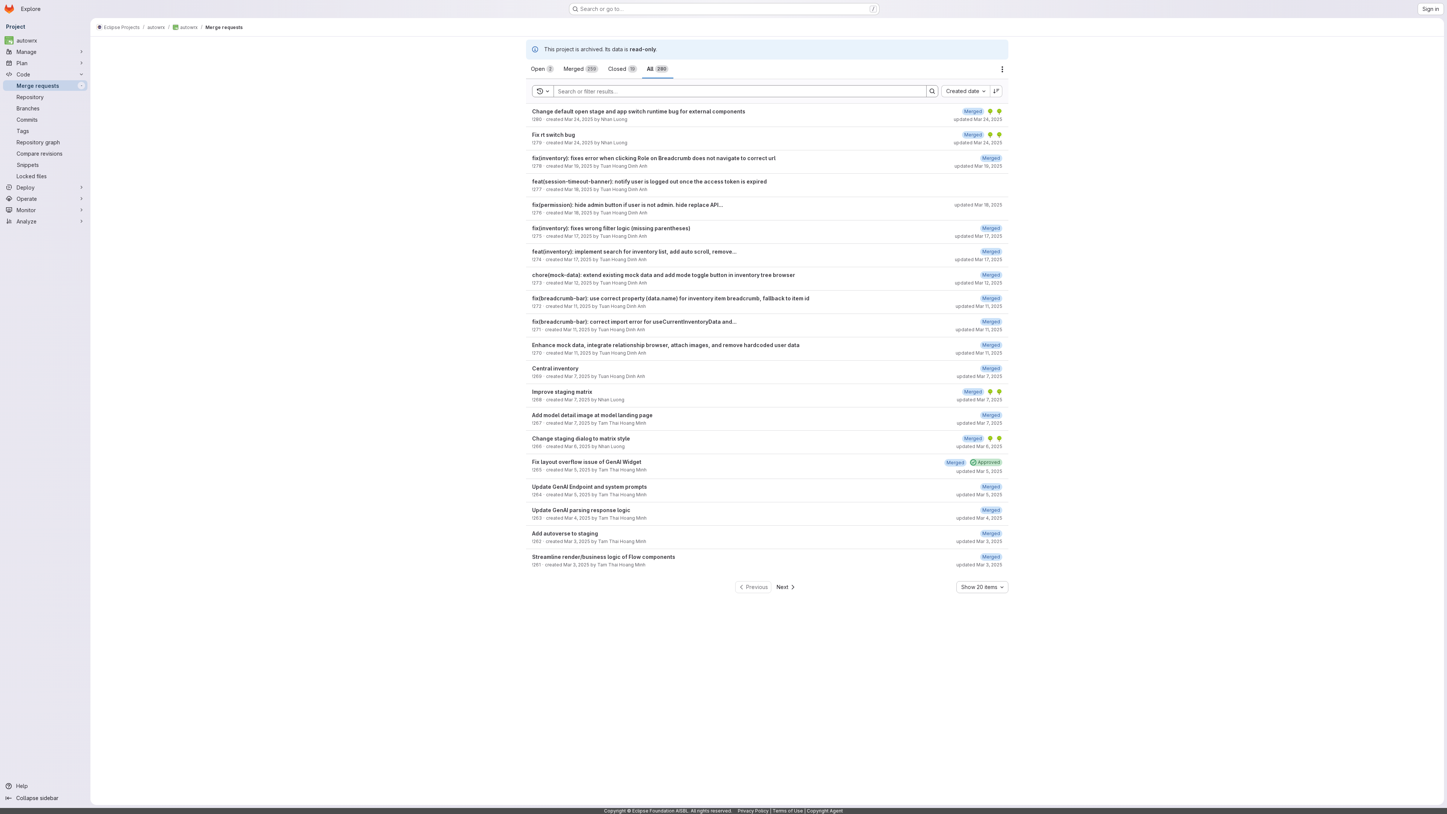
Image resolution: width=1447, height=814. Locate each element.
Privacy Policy (753, 811)
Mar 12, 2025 (578, 283)
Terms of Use (787, 811)
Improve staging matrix (562, 392)
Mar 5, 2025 (577, 470)
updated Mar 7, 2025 (979, 376)
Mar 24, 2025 (578, 119)
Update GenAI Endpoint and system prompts (589, 487)
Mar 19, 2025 (578, 166)
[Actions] (1002, 69)
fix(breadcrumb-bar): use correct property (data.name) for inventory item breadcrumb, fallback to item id (670, 298)
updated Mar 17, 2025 (978, 236)
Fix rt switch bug (553, 135)
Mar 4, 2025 (577, 518)
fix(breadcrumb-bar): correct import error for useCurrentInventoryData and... (634, 321)
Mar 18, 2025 (578, 189)
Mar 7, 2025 (577, 376)
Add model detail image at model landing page (592, 415)
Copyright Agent (825, 811)
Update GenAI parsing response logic (581, 510)
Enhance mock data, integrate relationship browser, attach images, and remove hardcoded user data (666, 345)
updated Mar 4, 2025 (979, 518)
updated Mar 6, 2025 (979, 446)
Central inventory (555, 368)
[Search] (932, 91)
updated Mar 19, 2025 (978, 166)
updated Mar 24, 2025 (978, 119)
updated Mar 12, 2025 (978, 283)
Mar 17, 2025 (578, 236)
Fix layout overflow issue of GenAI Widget (586, 462)
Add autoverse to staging (565, 533)
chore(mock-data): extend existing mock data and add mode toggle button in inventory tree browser (663, 275)
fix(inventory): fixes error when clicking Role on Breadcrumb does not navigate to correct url (654, 158)
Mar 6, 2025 (577, 446)
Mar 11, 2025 (577, 306)
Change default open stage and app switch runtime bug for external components (638, 111)
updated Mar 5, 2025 (979, 471)
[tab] (542, 69)
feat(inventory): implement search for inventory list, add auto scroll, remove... (634, 251)
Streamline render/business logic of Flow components (603, 557)
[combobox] (965, 91)
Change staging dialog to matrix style (581, 438)
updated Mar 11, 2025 (979, 306)
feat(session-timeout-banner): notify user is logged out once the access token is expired (649, 181)
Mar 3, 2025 (577, 541)
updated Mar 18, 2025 (978, 205)
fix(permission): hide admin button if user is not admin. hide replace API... (627, 205)
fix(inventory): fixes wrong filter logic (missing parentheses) (611, 228)
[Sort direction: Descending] (996, 91)
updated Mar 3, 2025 (979, 541)
